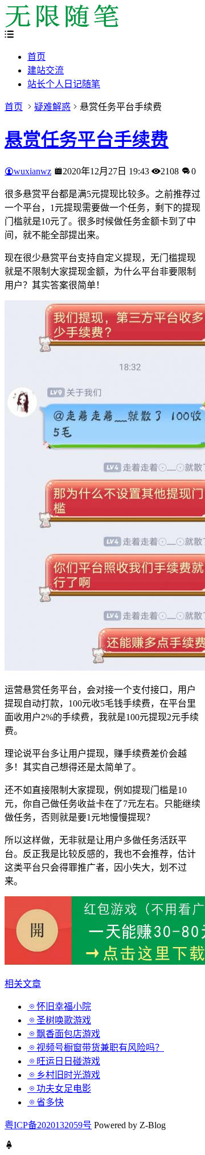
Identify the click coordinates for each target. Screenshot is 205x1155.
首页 (36, 57)
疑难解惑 (52, 107)
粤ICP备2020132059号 (48, 1125)
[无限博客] (61, 24)
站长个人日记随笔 (63, 84)
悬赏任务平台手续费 (87, 139)
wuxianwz (32, 171)
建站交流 (45, 70)
